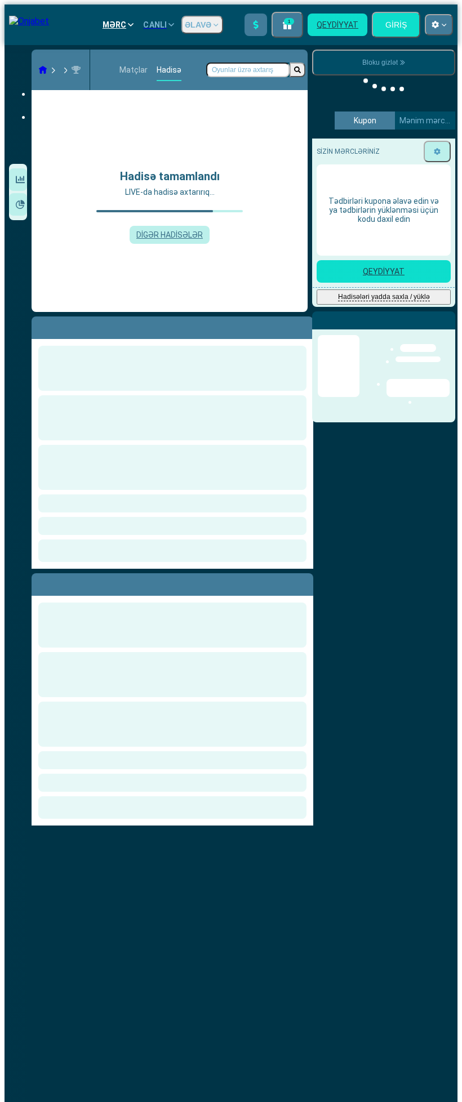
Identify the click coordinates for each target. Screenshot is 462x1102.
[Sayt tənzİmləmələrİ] (439, 24)
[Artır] (256, 25)
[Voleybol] (59, 70)
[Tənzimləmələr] (437, 151)
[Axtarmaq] (297, 70)
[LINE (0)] (43, 70)
